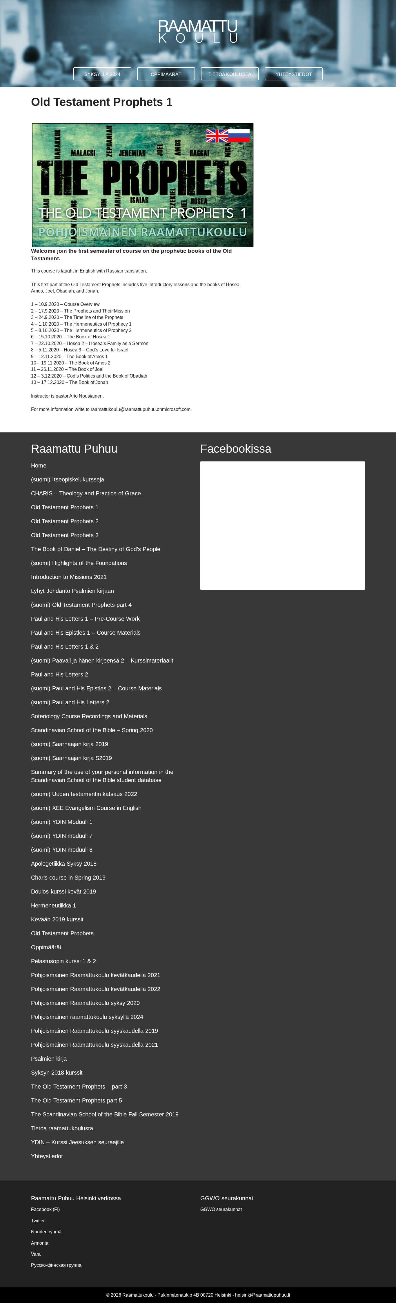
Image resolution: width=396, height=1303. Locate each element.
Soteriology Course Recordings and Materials (89, 716)
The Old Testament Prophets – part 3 (79, 1086)
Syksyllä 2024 (102, 74)
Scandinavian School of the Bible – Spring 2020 (92, 730)
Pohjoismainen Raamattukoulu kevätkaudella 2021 (95, 975)
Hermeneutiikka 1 (53, 905)
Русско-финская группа (56, 1265)
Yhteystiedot (294, 74)
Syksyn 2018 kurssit (57, 1072)
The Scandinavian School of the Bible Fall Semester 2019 (105, 1114)
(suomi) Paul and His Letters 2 (70, 702)
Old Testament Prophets (62, 933)
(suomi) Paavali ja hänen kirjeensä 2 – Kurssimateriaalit (102, 660)
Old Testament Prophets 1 (65, 507)
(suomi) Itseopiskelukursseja (67, 479)
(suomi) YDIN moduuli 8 (61, 850)
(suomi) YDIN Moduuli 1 (61, 822)
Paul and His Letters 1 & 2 (65, 646)
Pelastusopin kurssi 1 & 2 (63, 961)
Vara (36, 1254)
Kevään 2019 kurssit (57, 919)
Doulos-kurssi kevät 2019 (63, 891)
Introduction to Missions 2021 (69, 577)
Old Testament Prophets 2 (65, 521)
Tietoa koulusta (229, 74)
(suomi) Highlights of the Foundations (79, 563)
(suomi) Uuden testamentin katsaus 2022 (84, 794)
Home (38, 465)
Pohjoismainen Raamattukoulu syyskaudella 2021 (94, 1045)
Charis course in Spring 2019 (68, 877)
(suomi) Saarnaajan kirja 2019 (69, 744)
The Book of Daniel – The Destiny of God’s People (95, 549)
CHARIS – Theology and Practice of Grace (86, 493)
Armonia (39, 1243)
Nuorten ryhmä (46, 1231)
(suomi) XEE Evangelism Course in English (86, 808)
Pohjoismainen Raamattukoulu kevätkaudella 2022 (95, 989)
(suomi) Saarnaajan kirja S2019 (71, 758)
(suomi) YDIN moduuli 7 (61, 836)
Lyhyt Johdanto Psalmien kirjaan (72, 591)
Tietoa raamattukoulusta (62, 1128)
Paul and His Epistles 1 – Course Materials (86, 632)
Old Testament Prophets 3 (65, 535)
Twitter (38, 1220)
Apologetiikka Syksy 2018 (64, 863)
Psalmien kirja (49, 1058)
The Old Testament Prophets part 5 (76, 1100)
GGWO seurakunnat (221, 1209)
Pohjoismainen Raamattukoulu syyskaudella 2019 (94, 1031)
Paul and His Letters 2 (59, 674)
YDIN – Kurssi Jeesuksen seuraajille (77, 1142)
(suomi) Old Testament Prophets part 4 (81, 605)
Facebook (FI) (45, 1209)
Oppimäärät (166, 74)
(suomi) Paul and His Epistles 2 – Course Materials (96, 688)
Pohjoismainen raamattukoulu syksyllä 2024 (87, 1017)
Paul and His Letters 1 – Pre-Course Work (85, 619)
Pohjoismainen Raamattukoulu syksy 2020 (85, 1003)
